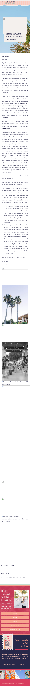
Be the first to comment (8, 565)
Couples (4, 59)
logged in (11, 577)
